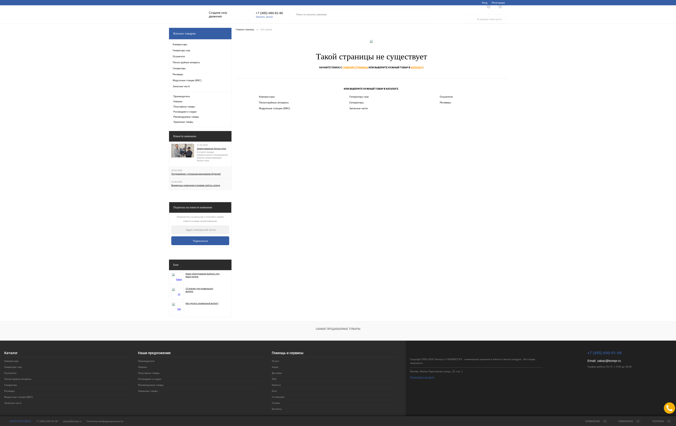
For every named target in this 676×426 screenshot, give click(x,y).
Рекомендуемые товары (186, 117)
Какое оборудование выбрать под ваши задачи (203, 275)
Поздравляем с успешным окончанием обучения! (196, 174)
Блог (226, 2)
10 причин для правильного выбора (199, 290)
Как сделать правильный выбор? (202, 303)
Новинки (177, 101)
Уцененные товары (183, 122)
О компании (239, 2)
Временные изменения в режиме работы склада (195, 185)
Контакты (266, 2)
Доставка (194, 2)
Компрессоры (267, 96)
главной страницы (355, 67)
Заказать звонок (264, 16)
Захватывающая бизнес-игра (211, 148)
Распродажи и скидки (184, 111)
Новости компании (184, 136)
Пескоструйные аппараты (274, 102)
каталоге (417, 67)
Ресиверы (445, 102)
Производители (181, 96)
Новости (216, 2)
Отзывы (253, 2)
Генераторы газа (359, 96)
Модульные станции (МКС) (274, 108)
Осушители (446, 96)
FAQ (205, 2)
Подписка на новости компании (192, 207)
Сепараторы (356, 102)
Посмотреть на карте (422, 377)
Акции (183, 2)
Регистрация (498, 2)
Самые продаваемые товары (338, 329)
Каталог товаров (184, 33)
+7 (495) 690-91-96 (47, 421)
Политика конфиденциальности (105, 421)
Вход (484, 2)
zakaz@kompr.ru (609, 361)
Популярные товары (184, 106)
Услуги (172, 2)
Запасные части (358, 108)
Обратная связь (20, 421)
